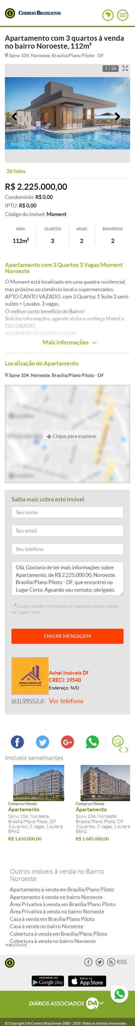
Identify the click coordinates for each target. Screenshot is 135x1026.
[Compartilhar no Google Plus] (67, 747)
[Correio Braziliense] (39, 11)
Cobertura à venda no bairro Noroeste (53, 941)
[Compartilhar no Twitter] (42, 747)
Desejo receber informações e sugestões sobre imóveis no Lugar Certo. (65, 609)
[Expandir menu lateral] (122, 15)
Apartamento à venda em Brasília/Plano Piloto (62, 889)
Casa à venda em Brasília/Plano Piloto (52, 919)
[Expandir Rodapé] (67, 1004)
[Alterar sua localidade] (108, 15)
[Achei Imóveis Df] (30, 675)
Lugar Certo (10, 13)
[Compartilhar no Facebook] (17, 747)
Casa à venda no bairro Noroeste (46, 926)
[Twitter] (100, 964)
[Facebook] (88, 964)
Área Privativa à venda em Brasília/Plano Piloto (63, 904)
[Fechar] (112, 988)
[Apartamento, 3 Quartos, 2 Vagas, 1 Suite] (38, 783)
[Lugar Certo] (10, 962)
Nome (20, 513)
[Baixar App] (48, 987)
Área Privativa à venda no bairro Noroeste (57, 911)
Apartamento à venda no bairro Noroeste (56, 897)
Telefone (22, 550)
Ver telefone (66, 701)
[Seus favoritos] (118, 741)
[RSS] (117, 964)
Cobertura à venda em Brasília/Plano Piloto (58, 934)
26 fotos (16, 171)
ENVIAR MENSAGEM (67, 636)
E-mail (20, 532)
